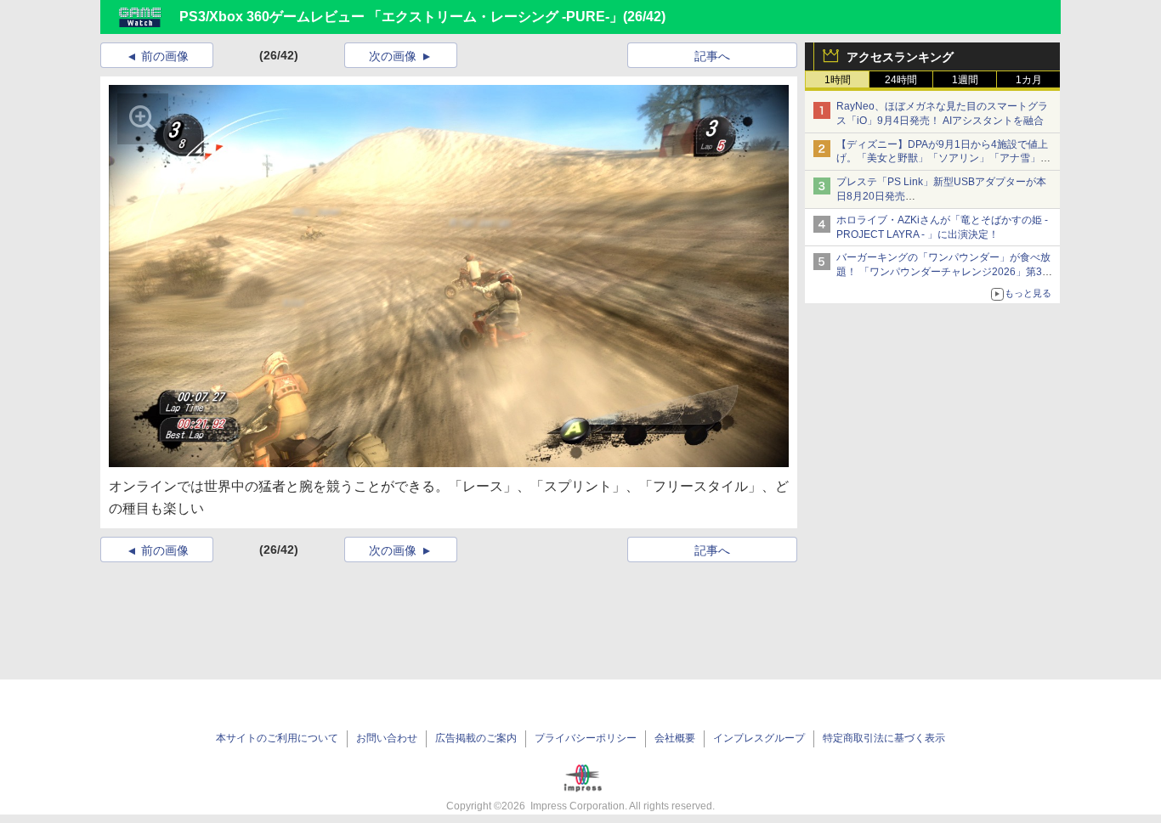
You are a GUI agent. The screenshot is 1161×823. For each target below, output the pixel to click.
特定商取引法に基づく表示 (884, 738)
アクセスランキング (900, 57)
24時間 (901, 80)
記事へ (712, 56)
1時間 (837, 80)
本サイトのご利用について (277, 738)
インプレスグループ (759, 738)
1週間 (965, 80)
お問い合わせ (386, 738)
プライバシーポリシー (586, 738)
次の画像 (392, 56)
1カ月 (1029, 80)
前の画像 (165, 56)
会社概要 (674, 738)
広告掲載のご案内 (476, 738)
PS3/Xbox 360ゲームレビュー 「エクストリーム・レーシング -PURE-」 (401, 16)
